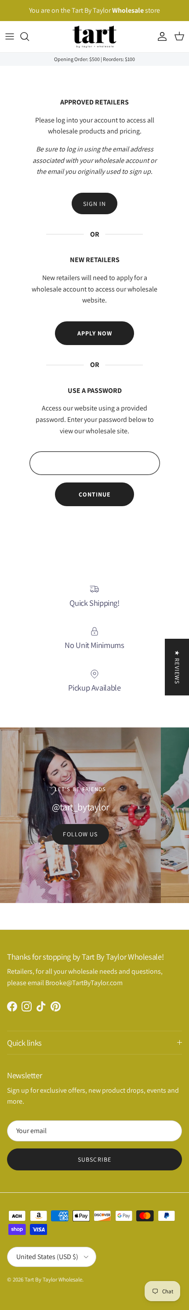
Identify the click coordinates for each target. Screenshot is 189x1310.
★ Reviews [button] (177, 667)
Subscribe (94, 1159)
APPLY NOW (94, 333)
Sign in (94, 204)
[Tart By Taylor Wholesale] (94, 36)
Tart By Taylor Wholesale (53, 1279)
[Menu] (9, 36)
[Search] (29, 36)
